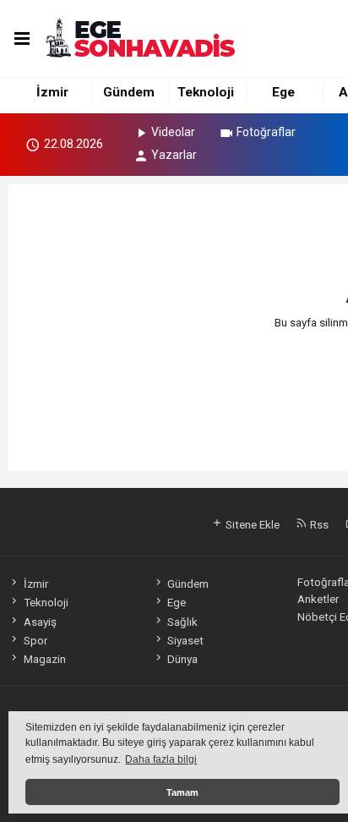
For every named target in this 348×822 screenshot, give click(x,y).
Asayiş (40, 621)
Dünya (182, 659)
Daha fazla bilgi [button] (161, 759)
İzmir (52, 92)
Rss (318, 524)
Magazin (44, 659)
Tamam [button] (182, 792)
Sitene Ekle (251, 524)
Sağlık (182, 621)
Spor (35, 640)
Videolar (173, 132)
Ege (283, 92)
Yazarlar (174, 155)
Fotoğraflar (266, 132)
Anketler (318, 599)
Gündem (129, 92)
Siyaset (185, 640)
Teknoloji (205, 92)
